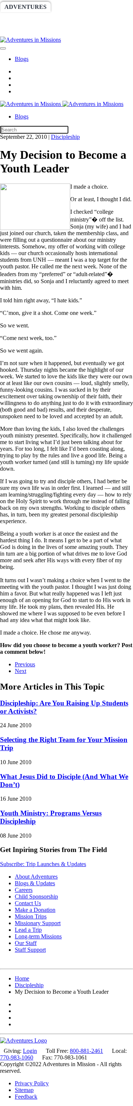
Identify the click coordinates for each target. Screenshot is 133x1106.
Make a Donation (35, 910)
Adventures (25, 7)
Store (80, 31)
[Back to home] (30, 40)
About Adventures (36, 876)
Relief (15, 31)
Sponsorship (76, 19)
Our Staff (26, 943)
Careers (24, 890)
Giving (48, 31)
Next (20, 671)
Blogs (21, 59)
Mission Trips (31, 916)
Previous (25, 664)
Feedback (26, 1096)
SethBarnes (24, 19)
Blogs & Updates (35, 883)
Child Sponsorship (36, 896)
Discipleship (65, 137)
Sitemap (24, 1090)
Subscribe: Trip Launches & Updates (43, 864)
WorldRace (77, 7)
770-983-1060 (16, 1057)
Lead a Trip (28, 930)
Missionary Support (38, 923)
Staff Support (30, 950)
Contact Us (28, 903)
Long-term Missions (38, 936)
